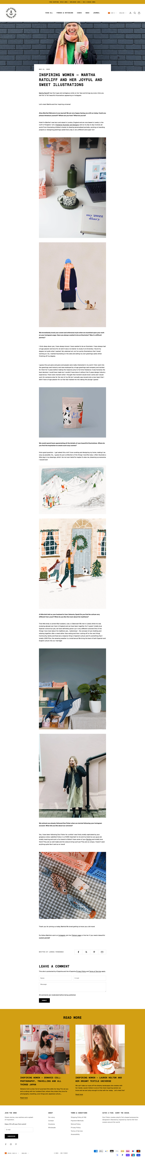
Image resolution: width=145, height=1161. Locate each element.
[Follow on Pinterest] (16, 1144)
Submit (44, 1000)
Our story (51, 1117)
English (121, 13)
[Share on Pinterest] (94, 952)
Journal (96, 13)
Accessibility (75, 1134)
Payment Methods (77, 1121)
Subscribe (11, 1136)
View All (49, 13)
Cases (79, 13)
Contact (51, 1121)
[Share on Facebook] (78, 952)
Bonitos (89, 839)
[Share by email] (102, 952)
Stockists (51, 1124)
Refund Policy (76, 1124)
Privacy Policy (81, 971)
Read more (24, 1098)
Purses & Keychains (65, 13)
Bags (87, 13)
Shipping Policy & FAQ (78, 1117)
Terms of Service (95, 971)
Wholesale (52, 1127)
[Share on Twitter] (86, 952)
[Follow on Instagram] (11, 1144)
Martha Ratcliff (44, 93)
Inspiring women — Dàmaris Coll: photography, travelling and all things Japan (40, 1081)
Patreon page (76, 935)
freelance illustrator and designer (67, 125)
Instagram (61, 935)
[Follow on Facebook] (6, 1144)
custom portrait (44, 938)
